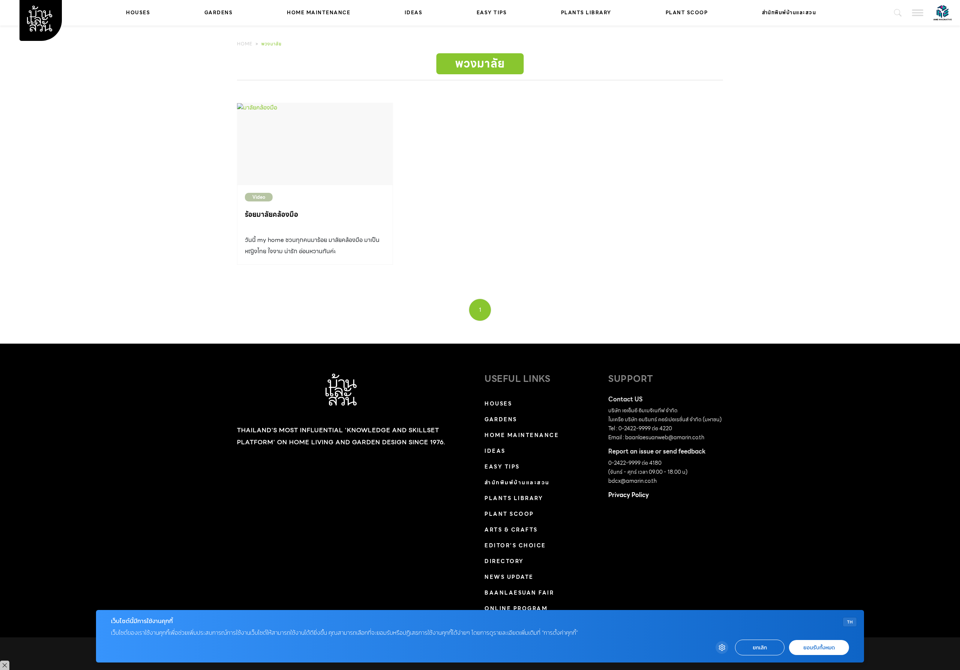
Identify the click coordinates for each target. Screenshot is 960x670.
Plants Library (586, 13)
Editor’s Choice (515, 545)
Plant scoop (687, 13)
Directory (504, 561)
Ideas (414, 13)
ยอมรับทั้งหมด (819, 648)
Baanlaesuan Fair (519, 593)
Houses (138, 13)
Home (244, 43)
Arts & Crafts (511, 530)
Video (258, 197)
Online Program (516, 608)
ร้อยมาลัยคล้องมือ (271, 214)
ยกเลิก (760, 648)
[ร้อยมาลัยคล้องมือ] (315, 144)
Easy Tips (492, 13)
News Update (509, 577)
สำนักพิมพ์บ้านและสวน (789, 13)
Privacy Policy (628, 495)
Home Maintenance (318, 13)
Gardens (218, 13)
